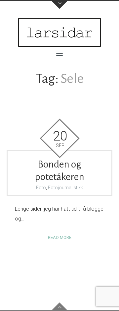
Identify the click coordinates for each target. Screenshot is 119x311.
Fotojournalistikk (65, 187)
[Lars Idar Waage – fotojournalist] (59, 32)
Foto (41, 187)
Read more (59, 237)
